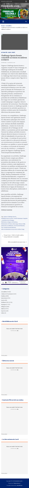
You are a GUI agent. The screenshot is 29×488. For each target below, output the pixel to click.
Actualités (4, 52)
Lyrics (3, 300)
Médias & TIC (5, 302)
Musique (3, 304)
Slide (9, 52)
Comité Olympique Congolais (21, 218)
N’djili (24, 224)
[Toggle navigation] (3, 21)
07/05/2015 (4, 62)
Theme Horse (16, 483)
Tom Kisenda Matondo (19, 225)
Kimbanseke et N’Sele (6, 224)
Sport (13, 52)
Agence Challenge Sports (10, 216)
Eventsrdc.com (10, 5)
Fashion (3, 296)
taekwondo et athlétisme (7, 225)
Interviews (4, 298)
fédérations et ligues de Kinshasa (9, 222)
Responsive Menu (26, 1)
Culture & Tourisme (6, 294)
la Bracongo (15, 224)
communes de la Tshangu (8, 220)
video (2, 313)
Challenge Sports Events (7, 218)
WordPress (19, 485)
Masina (20, 224)
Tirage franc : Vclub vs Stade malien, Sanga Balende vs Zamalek (14, 236)
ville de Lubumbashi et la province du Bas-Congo (12, 229)
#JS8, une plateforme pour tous (16, 242)
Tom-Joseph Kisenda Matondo (8, 227)
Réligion (3, 306)
